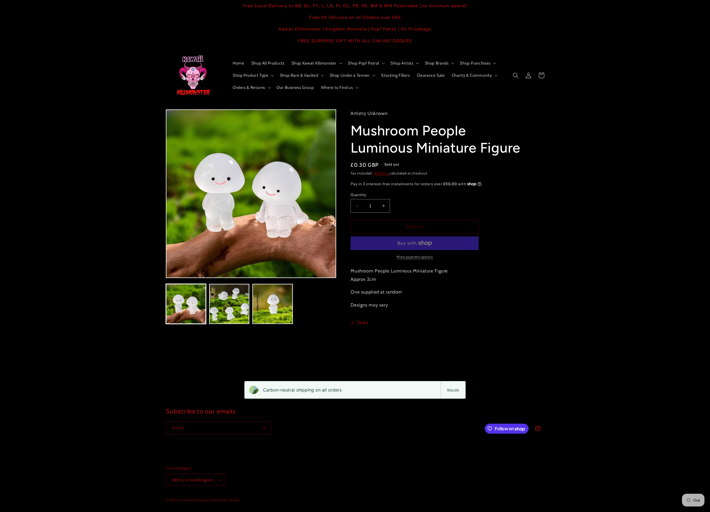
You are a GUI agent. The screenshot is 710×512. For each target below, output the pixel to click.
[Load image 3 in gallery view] (272, 304)
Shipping (381, 173)
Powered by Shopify (224, 500)
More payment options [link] (415, 257)
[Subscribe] (263, 428)
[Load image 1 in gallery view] (186, 304)
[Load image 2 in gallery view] (229, 304)
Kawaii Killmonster (193, 500)
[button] (316, 63)
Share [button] (362, 322)
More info (453, 389)
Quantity (358, 194)
